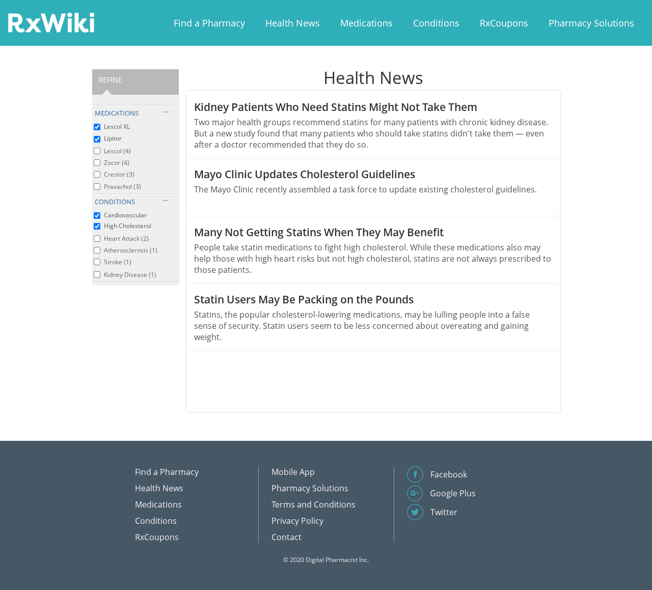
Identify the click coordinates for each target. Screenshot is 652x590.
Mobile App (293, 471)
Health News (292, 23)
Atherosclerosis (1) (130, 250)
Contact (286, 537)
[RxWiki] (51, 22)
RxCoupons (504, 23)
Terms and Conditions (313, 504)
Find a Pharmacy (209, 23)
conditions (115, 201)
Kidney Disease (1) (130, 274)
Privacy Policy (297, 520)
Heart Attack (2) (126, 238)
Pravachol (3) (122, 186)
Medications (366, 23)
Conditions (436, 23)
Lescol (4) (117, 151)
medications (117, 113)
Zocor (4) (116, 162)
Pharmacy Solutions (591, 23)
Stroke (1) (117, 262)
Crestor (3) (119, 174)
